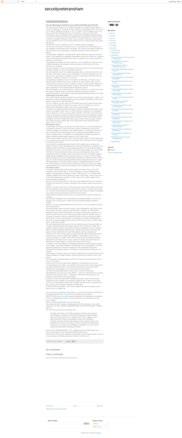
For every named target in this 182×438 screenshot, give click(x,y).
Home (75, 406)
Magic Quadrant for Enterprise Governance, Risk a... (119, 101)
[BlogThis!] (69, 341)
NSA (72, 29)
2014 (111, 45)
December (114, 50)
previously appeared (59, 292)
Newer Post (49, 406)
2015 (111, 43)
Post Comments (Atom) (60, 409)
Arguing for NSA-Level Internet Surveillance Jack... (119, 62)
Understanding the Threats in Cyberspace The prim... (119, 66)
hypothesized (75, 165)
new (98, 298)
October (113, 55)
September (114, 141)
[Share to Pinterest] (75, 341)
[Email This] (67, 341)
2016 (111, 40)
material (71, 296)
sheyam (112, 150)
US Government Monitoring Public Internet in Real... (120, 74)
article (84, 154)
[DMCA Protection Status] (113, 25)
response (69, 302)
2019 (111, 33)
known (101, 138)
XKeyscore (92, 56)
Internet (70, 41)
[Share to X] (71, 341)
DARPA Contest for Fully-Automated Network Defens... (121, 94)
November (114, 52)
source (66, 296)
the (63, 296)
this (102, 292)
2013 (111, 48)
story (52, 298)
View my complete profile (115, 152)
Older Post (100, 406)
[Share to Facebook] (73, 341)
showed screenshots (82, 68)
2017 (111, 38)
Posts (97, 423)
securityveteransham (64, 9)
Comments (98, 427)
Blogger (98, 433)
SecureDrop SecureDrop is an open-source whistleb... (121, 105)
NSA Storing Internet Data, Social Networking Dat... (120, 137)
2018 (111, 35)
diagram (99, 148)
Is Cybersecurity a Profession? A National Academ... (120, 125)
